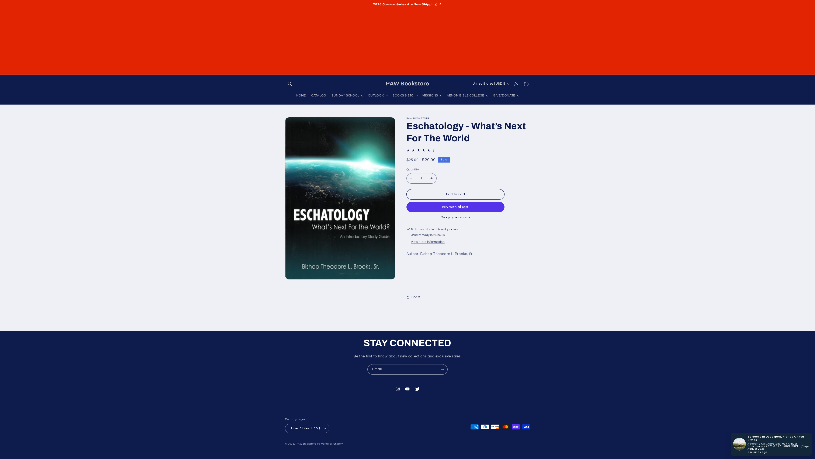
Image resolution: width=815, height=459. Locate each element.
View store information (428, 242)
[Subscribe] (442, 369)
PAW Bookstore (306, 444)
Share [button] (416, 297)
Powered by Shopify (330, 444)
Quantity (412, 169)
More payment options (455, 217)
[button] (290, 84)
